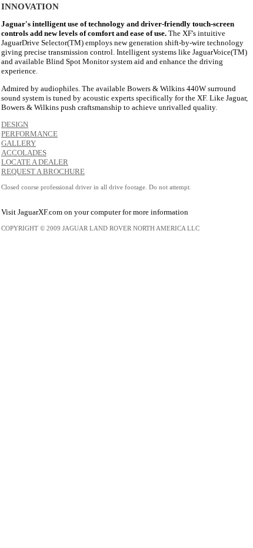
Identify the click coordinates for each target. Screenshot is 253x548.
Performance (29, 133)
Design (14, 124)
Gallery (18, 143)
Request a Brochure (43, 171)
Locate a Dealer (34, 162)
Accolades (23, 152)
